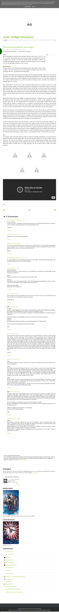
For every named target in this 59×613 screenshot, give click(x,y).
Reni (8, 333)
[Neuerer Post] (4, 210)
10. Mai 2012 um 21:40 (14, 391)
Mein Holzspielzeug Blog (12, 257)
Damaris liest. (8, 570)
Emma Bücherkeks (11, 220)
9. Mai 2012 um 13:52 (14, 268)
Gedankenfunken (9, 567)
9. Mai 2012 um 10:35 (15, 243)
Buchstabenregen (9, 579)
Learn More (27, 6)
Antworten (9, 230)
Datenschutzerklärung (22, 459)
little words (7, 557)
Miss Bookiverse (9, 554)
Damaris (9, 243)
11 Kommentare (21, 49)
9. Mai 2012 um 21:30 (14, 306)
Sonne (8, 268)
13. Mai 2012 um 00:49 (15, 418)
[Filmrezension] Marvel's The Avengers (18, 47)
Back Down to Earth (29, 608)
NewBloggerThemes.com (31, 610)
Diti (8, 293)
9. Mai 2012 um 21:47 (14, 333)
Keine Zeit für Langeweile (11, 586)
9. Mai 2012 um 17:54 (13, 293)
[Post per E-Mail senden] (4, 204)
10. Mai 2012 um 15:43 (15, 359)
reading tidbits (8, 584)
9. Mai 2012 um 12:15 (23, 257)
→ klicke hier (35, 472)
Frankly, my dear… (9, 551)
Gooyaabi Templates (46, 610)
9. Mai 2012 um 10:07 (15, 234)
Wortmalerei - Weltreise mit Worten (13, 589)
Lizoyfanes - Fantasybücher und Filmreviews (15, 576)
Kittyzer (9, 479)
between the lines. (9, 560)
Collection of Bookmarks (10, 565)
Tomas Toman (15, 610)
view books (18, 484)
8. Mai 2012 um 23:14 (20, 220)
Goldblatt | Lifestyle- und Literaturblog (14, 592)
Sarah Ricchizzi (8, 573)
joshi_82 (9, 234)
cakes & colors (8, 581)
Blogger (39, 608)
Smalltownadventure (10, 562)
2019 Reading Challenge (12, 477)
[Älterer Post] (55, 210)
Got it (33, 6)
